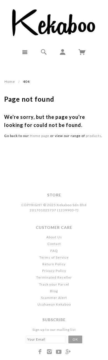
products (93, 136)
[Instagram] (49, 351)
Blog (54, 291)
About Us (54, 237)
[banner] (54, 22)
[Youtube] (59, 351)
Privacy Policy (54, 271)
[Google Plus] (68, 351)
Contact (54, 244)
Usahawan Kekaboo (54, 304)
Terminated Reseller (54, 277)
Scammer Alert (54, 298)
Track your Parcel (54, 284)
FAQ (54, 251)
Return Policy (54, 264)
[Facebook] (40, 351)
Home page (39, 136)
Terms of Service (54, 257)
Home (9, 81)
